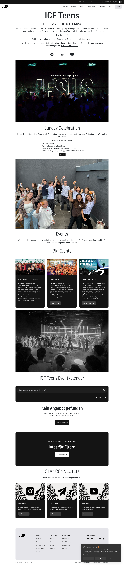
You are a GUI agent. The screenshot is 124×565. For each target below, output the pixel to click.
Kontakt (38, 552)
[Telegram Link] (52, 54)
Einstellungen (113, 558)
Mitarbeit (52, 545)
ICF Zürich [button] (108, 2)
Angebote (102, 6)
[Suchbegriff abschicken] (104, 390)
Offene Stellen (40, 548)
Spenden (118, 6)
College (98, 2)
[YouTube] (88, 539)
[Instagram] (96, 539)
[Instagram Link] (62, 54)
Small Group (53, 542)
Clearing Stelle (96, 562)
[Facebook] (92, 539)
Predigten (73, 6)
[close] (118, 547)
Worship (92, 2)
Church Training (66, 545)
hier (75, 242)
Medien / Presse (86, 562)
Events (110, 6)
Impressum (78, 562)
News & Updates (40, 545)
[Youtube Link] (72, 54)
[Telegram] (100, 539)
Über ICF (38, 538)
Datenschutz (105, 562)
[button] (115, 2)
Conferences (86, 2)
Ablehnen (100, 558)
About (81, 6)
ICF (80, 2)
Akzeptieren (88, 558)
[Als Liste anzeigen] (105, 397)
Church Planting (66, 542)
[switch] (120, 2)
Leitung (38, 542)
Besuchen (64, 6)
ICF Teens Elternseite (69, 45)
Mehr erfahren (86, 554)
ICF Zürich (48, 28)
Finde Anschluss (91, 6)
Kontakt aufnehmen (62, 422)
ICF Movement (66, 538)
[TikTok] (104, 539)
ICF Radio (64, 548)
